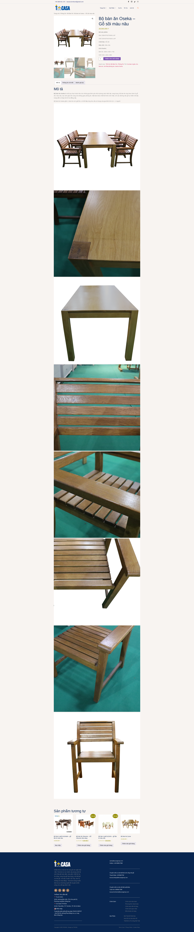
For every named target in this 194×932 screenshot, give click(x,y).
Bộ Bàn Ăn (70, 13)
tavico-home (119, 66)
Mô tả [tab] (58, 82)
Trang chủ (102, 8)
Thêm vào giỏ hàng (112, 58)
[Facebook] (128, 2)
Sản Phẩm (111, 8)
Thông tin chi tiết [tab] (67, 82)
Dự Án (120, 8)
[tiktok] (135, 2)
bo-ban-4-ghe (131, 64)
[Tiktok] (67, 890)
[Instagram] (131, 2)
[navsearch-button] (138, 8)
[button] (92, 18)
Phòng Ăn (63, 13)
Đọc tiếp (58, 845)
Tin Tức (126, 8)
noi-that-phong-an (109, 66)
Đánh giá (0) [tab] (80, 82)
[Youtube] (138, 2)
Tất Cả (108, 64)
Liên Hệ (132, 8)
